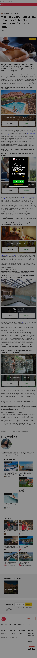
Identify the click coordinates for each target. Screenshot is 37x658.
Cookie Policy (18, 171)
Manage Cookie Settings (18, 184)
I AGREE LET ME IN (18, 181)
